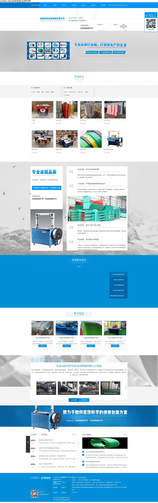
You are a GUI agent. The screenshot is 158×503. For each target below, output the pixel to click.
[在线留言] (28, 446)
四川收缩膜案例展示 (119, 285)
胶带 (43, 92)
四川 (90, 480)
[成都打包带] (79, 71)
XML (82, 480)
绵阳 (96, 480)
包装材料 (37, 88)
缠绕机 (86, 92)
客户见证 (79, 313)
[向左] (32, 390)
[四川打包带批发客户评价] (42, 335)
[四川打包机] (42, 147)
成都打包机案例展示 (119, 279)
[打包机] (42, 118)
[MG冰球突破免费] (52, 20)
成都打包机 (59, 149)
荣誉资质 (103, 5)
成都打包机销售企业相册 (89, 393)
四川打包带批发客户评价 (42, 337)
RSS (79, 480)
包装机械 (69, 88)
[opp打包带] (67, 118)
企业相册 (74, 400)
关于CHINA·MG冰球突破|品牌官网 (113, 8)
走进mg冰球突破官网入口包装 (79, 366)
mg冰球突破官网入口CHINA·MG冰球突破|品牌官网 (35, 14)
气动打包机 (80, 92)
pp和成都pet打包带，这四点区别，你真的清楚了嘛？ (52, 456)
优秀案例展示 (79, 260)
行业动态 (44, 434)
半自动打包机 (72, 92)
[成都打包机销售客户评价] (67, 335)
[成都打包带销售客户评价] (91, 335)
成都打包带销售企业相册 (67, 393)
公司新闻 (33, 434)
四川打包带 (83, 120)
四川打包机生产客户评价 (115, 337)
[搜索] (125, 30)
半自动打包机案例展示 (118, 290)
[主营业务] (28, 450)
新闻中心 (84, 5)
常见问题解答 (86, 434)
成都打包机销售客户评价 (66, 337)
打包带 (45, 5)
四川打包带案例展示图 (118, 274)
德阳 (98, 480)
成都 (93, 480)
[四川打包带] (91, 118)
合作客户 (93, 5)
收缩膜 (47, 92)
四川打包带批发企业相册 (110, 393)
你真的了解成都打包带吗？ (46, 464)
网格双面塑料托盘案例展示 (117, 295)
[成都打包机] (67, 147)
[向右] (125, 390)
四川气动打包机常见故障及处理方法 (95, 451)
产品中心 (64, 5)
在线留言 (115, 24)
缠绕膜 (52, 92)
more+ (79, 266)
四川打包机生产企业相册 (46, 393)
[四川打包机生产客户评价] (115, 335)
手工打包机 (66, 95)
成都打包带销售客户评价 (91, 337)
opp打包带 (58, 120)
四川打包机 (35, 149)
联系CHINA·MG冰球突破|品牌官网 (122, 8)
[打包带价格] (91, 147)
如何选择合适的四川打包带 (46, 440)
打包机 (54, 5)
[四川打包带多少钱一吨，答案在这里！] (105, 448)
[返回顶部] (28, 438)
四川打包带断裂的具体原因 (93, 461)
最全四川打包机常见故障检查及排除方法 (49, 448)
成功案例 (74, 5)
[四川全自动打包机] (115, 147)
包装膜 (38, 92)
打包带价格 (83, 149)
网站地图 (100, 24)
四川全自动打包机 (109, 149)
